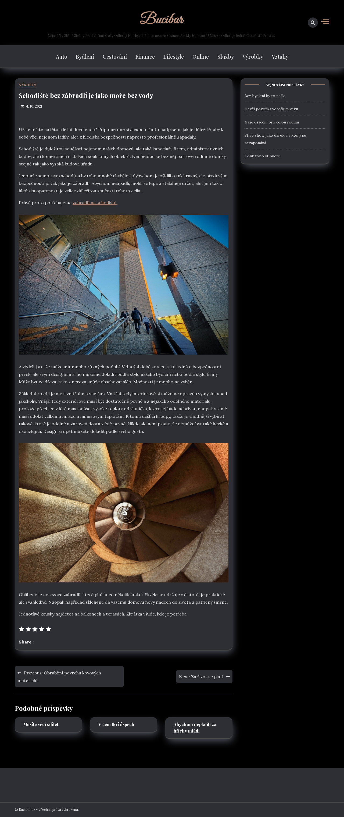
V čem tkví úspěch (116, 724)
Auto (61, 56)
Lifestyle (173, 56)
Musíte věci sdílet (40, 724)
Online (200, 56)
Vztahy (280, 56)
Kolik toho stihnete (262, 155)
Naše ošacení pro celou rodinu (272, 121)
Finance (145, 56)
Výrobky (252, 56)
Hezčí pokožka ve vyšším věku (271, 108)
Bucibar (161, 19)
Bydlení (85, 56)
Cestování (115, 56)
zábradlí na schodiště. (95, 202)
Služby (225, 56)
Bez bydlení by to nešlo (265, 95)
